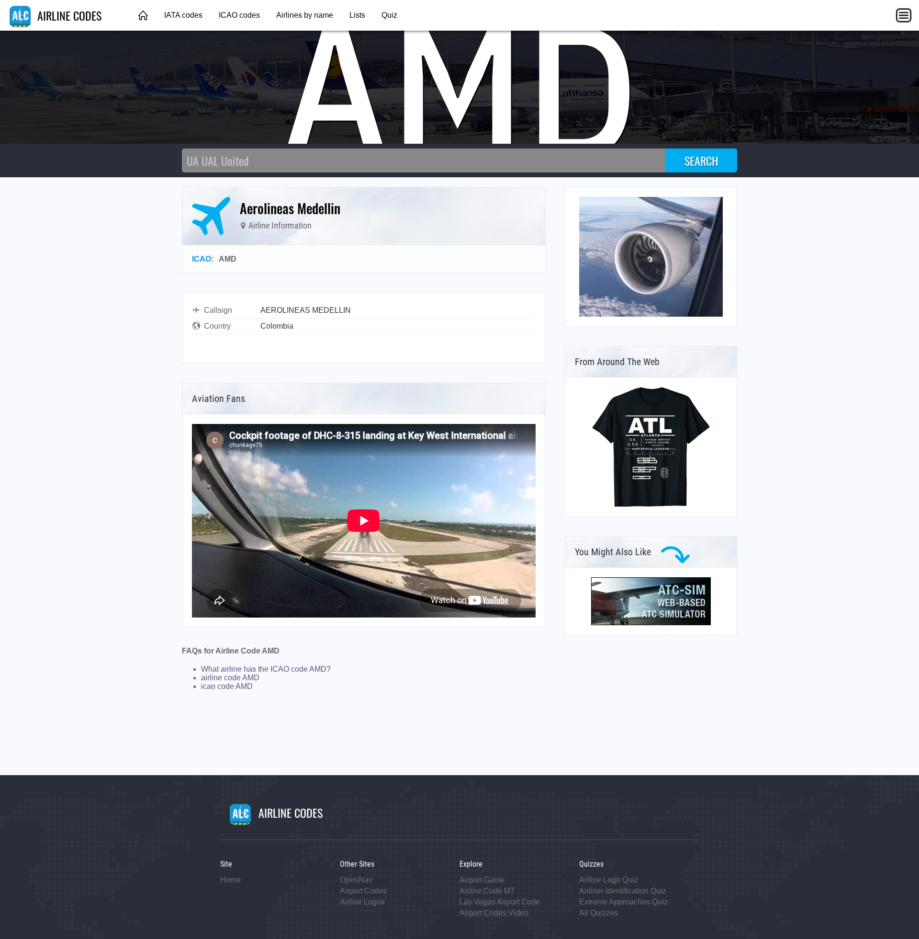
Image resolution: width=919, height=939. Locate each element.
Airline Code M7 (487, 891)
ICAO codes (239, 15)
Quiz (389, 15)
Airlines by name (304, 15)
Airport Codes (363, 891)
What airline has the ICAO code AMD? (266, 669)
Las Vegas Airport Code (500, 902)
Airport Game (482, 880)
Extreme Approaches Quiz (623, 902)
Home (230, 880)
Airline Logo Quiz (608, 880)
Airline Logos (362, 902)
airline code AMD (230, 678)
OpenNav (356, 880)
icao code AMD (227, 686)
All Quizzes (598, 913)
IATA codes (183, 15)
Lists (357, 15)
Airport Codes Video (494, 913)
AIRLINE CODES (67, 15)
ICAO (201, 259)
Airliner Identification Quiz (622, 891)
